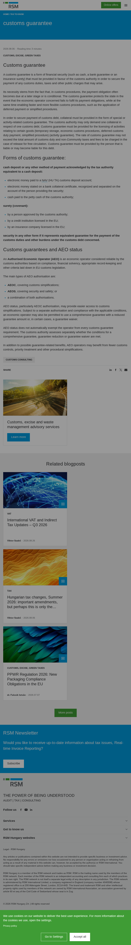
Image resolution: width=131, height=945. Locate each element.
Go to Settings (54, 936)
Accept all (80, 936)
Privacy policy (10, 925)
